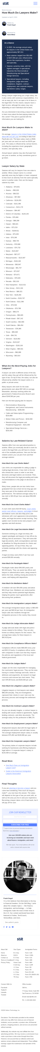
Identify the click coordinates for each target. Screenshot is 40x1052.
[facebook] (3, 927)
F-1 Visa (16, 960)
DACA (15, 955)
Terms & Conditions (7, 960)
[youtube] (12, 927)
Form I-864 (28, 962)
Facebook (4, 987)
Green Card (17, 962)
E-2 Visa (16, 957)
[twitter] (6, 927)
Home (3, 953)
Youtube (3, 995)
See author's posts (12, 922)
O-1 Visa (16, 974)
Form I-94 (28, 969)
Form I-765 (28, 977)
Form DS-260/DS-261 (32, 974)
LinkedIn (3, 992)
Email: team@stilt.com (29, 997)
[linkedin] (9, 927)
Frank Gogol (8, 898)
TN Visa (16, 977)
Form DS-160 (29, 972)
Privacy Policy (5, 962)
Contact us (4, 957)
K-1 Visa (16, 969)
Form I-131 (28, 957)
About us (4, 955)
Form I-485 (28, 960)
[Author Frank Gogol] (20, 894)
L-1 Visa (16, 972)
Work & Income (6, 10)
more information (14, 831)
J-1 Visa (16, 967)
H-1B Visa (16, 965)
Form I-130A (29, 955)
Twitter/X (4, 990)
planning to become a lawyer (19, 788)
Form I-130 (28, 953)
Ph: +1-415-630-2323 (29, 1000)
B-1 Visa (16, 953)
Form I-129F (29, 965)
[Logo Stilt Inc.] (5, 3)
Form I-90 (28, 967)
